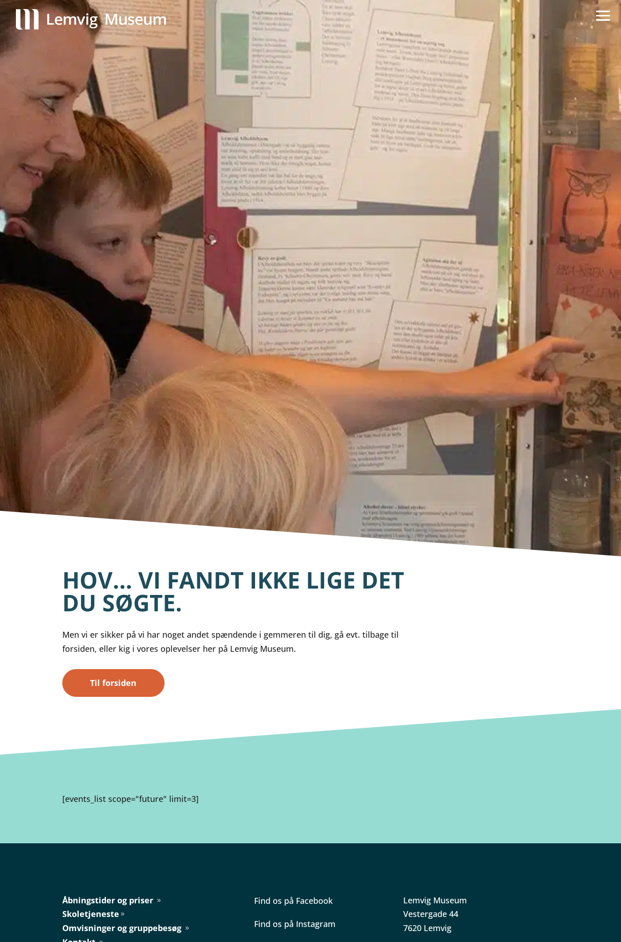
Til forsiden (113, 682)
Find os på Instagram (295, 923)
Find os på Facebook (293, 900)
